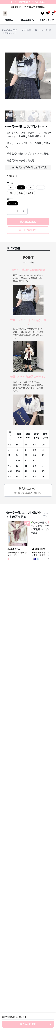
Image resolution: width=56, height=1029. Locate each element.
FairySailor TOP (9, 30)
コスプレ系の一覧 (29, 30)
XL (11, 193)
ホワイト (13, 203)
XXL (21, 193)
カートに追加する (28, 230)
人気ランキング (47, 20)
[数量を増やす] (23, 211)
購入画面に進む (28, 221)
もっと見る (46, 514)
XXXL (30, 193)
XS (11, 187)
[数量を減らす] (11, 211)
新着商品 (9, 20)
